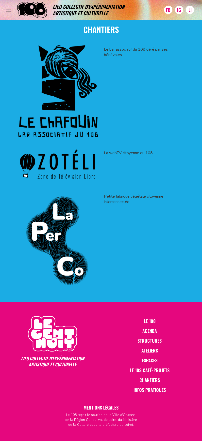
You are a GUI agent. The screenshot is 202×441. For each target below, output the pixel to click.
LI (190, 10)
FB (168, 10)
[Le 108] (32, 10)
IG (179, 10)
